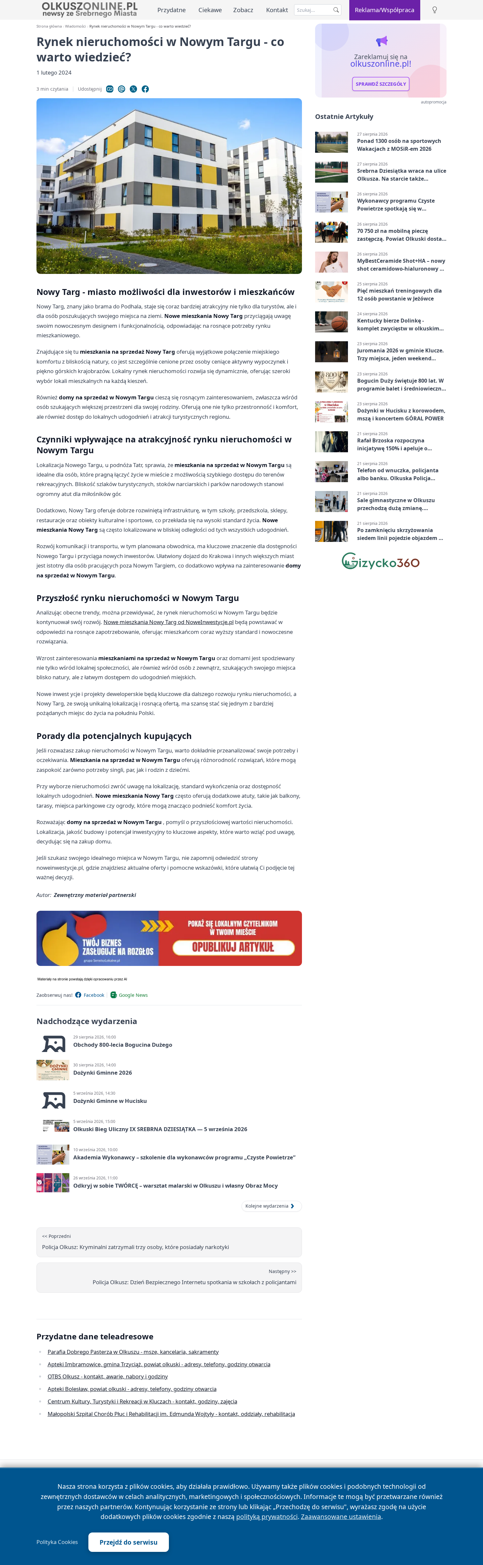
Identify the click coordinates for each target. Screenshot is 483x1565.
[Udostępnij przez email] (122, 89)
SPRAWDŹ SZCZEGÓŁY (381, 84)
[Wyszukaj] (336, 10)
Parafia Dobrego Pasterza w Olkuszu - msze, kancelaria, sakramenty (133, 1351)
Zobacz (243, 10)
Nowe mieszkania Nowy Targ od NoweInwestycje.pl (169, 622)
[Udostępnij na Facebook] (145, 89)
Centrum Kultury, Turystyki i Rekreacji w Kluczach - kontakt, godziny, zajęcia (142, 1401)
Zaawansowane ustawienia (341, 1516)
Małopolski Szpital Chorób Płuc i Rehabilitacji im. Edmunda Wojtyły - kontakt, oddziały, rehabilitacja (171, 1414)
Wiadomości (75, 26)
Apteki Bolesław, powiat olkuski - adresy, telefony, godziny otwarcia (132, 1389)
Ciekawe (210, 10)
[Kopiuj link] (110, 89)
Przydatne (171, 10)
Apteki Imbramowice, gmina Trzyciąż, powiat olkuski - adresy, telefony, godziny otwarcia (159, 1364)
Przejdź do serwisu (129, 1542)
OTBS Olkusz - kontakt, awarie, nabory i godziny (108, 1376)
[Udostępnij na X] (133, 89)
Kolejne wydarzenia (266, 1206)
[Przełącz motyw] (434, 10)
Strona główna (49, 26)
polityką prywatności (267, 1516)
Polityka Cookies (57, 1542)
